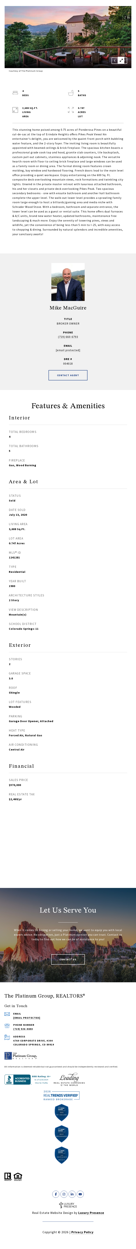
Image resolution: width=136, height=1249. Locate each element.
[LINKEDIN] (72, 1194)
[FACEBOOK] (55, 1194)
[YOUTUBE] (80, 1194)
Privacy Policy (82, 1232)
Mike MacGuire (68, 308)
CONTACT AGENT (68, 375)
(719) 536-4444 (23, 1029)
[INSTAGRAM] (63, 1194)
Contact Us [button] (68, 959)
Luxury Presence (91, 1213)
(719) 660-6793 (68, 337)
